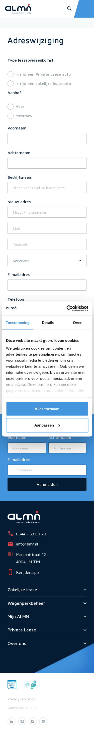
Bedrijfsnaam (20, 177)
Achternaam (19, 152)
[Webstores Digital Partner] (18, 9)
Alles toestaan (47, 408)
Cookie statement (22, 707)
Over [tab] (77, 322)
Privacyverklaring (21, 699)
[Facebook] (22, 721)
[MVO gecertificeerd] (30, 684)
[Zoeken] (69, 9)
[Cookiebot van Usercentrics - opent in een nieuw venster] (67, 308)
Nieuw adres (19, 201)
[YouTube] (43, 721)
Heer (20, 106)
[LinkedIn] (12, 721)
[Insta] (33, 721)
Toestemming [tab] (18, 322)
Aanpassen (44, 425)
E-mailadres (19, 274)
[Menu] (86, 9)
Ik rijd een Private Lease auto (43, 74)
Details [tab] (48, 322)
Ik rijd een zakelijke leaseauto (43, 83)
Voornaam (17, 128)
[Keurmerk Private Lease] (12, 684)
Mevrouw (24, 115)
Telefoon (16, 299)
